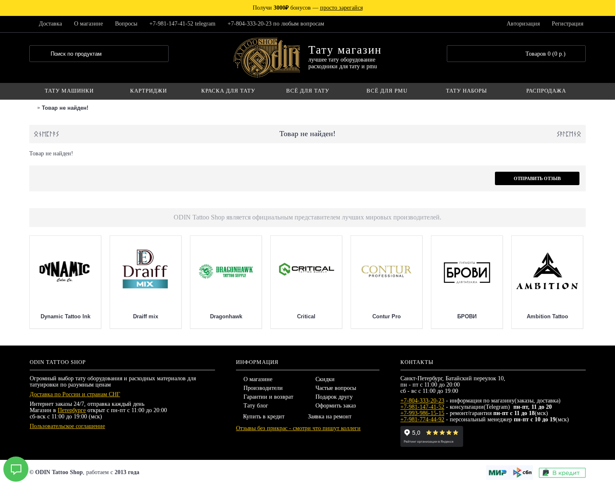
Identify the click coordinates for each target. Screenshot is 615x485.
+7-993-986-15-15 (422, 413)
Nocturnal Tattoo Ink (382, 316)
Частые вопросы (335, 388)
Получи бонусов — (308, 8)
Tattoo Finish (141, 316)
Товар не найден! (65, 108)
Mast (462, 316)
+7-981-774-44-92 (422, 419)
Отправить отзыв (537, 178)
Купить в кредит (263, 416)
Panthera (221, 316)
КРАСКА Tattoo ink (542, 316)
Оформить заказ (335, 405)
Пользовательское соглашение (67, 426)
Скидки (325, 379)
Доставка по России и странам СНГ (75, 394)
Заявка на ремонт (329, 416)
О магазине (257, 379)
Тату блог (255, 405)
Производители (263, 388)
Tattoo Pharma (301, 316)
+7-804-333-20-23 (422, 400)
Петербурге (72, 410)
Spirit (61, 316)
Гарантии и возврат (268, 397)
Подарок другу (334, 397)
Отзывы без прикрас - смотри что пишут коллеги (298, 428)
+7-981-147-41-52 (422, 407)
